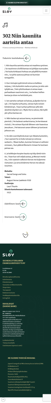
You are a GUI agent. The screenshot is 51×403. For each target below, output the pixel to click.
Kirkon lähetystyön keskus (17, 371)
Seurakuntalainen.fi (15, 379)
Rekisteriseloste (9, 293)
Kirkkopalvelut (13, 369)
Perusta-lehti (13, 374)
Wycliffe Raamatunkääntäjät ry (19, 390)
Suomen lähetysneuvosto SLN (19, 385)
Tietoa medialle (9, 343)
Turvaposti (7, 290)
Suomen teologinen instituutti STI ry (21, 387)
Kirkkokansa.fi (13, 366)
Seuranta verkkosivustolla (12, 285)
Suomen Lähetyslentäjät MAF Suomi (21, 382)
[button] (46, 11)
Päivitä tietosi (8, 282)
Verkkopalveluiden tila (11, 295)
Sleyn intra (7, 287)
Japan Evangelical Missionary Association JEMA (25, 364)
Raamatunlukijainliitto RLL (18, 377)
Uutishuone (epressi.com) (12, 346)
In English (6, 298)
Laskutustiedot (8, 340)
